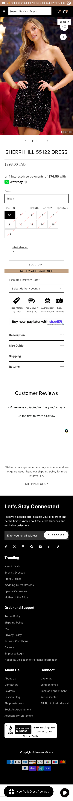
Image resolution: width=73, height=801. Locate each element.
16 (53, 224)
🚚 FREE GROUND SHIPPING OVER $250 (27, 3)
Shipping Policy (13, 622)
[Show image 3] (40, 141)
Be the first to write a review (36, 416)
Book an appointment (53, 690)
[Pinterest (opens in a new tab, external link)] (31, 546)
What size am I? (20, 249)
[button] (36, 415)
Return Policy (12, 616)
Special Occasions (15, 591)
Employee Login (14, 653)
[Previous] (25, 141)
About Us (10, 678)
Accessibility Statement (18, 715)
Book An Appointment (17, 709)
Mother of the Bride (16, 597)
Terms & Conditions (16, 641)
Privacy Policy (13, 634)
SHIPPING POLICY (36, 483)
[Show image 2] (36, 141)
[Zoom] (63, 37)
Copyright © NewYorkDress (36, 752)
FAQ (7, 628)
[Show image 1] (33, 141)
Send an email (49, 684)
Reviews (9, 690)
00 (9, 215)
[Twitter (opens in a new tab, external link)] (14, 546)
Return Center (48, 697)
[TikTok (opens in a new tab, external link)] (49, 546)
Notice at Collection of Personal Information (30, 659)
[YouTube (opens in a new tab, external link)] (40, 546)
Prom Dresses (12, 578)
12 (31, 224)
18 (9, 233)
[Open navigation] (4, 11)
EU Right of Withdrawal (54, 703)
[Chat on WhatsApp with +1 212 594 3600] (69, 3)
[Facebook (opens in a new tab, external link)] (5, 546)
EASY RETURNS (57, 3)
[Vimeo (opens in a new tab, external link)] (57, 546)
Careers (9, 647)
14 (42, 224)
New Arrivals (12, 566)
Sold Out (36, 264)
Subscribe (56, 535)
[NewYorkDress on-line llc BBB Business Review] (30, 725)
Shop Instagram (14, 703)
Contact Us (11, 684)
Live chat (46, 678)
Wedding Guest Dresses (19, 584)
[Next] (47, 141)
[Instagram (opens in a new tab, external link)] (23, 546)
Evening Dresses (14, 572)
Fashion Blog (12, 697)
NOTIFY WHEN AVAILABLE (36, 271)
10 (20, 224)
